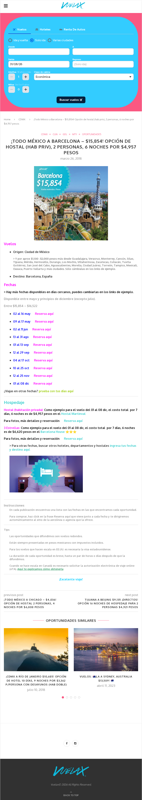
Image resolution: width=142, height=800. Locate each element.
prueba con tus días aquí (56, 391)
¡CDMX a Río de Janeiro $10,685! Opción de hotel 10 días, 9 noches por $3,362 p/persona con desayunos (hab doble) (36, 680)
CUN (55, 134)
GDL (65, 134)
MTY (74, 134)
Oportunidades (91, 134)
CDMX (21, 119)
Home (7, 119)
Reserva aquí (43, 376)
